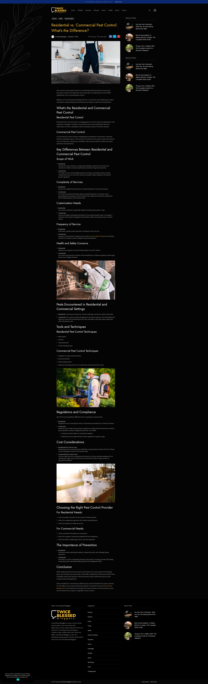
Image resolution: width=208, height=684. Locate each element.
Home (73, 10)
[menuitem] (73, 10)
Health (110, 10)
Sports (117, 10)
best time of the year (98, 236)
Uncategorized (92, 671)
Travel (89, 667)
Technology (91, 662)
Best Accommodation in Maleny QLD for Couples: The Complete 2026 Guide (145, 37)
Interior (90, 644)
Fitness (124, 10)
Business (88, 10)
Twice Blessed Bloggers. (66, 682)
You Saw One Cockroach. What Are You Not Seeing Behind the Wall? (144, 26)
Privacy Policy (145, 682)
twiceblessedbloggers (61, 37)
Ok (18, 679)
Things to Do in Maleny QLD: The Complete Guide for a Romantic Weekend (145, 48)
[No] (32, 677)
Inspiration (90, 639)
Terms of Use (153, 682)
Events (104, 10)
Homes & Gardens (69, 18)
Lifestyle (80, 10)
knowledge (91, 649)
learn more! (119, 2)
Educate (96, 10)
